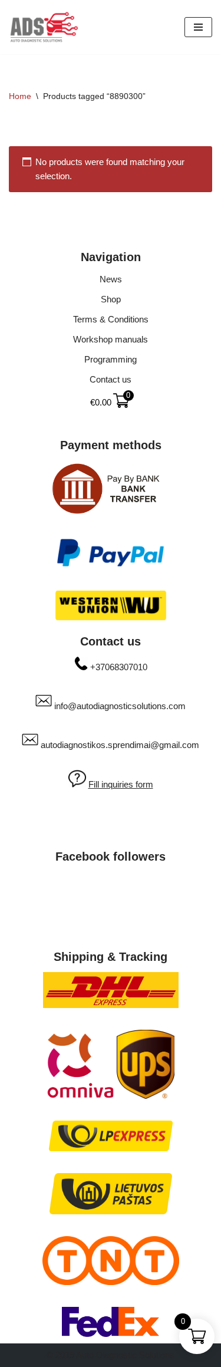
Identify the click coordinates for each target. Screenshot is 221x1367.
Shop (111, 299)
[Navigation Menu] (198, 27)
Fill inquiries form (120, 784)
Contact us (110, 379)
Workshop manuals (110, 339)
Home (20, 96)
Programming (110, 359)
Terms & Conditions (111, 319)
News (111, 279)
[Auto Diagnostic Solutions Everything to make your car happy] (44, 27)
